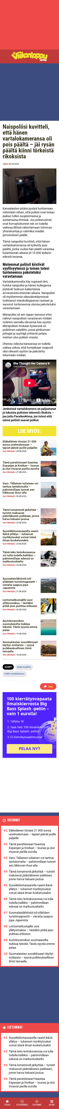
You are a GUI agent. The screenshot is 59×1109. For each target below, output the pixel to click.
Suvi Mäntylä (9, 451)
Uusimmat (13, 820)
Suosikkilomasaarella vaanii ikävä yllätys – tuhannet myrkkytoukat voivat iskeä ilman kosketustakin (20, 535)
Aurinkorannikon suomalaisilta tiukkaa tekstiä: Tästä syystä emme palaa (20, 625)
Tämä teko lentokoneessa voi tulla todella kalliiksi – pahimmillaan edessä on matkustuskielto (19, 557)
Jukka (5, 164)
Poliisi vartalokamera (14, 673)
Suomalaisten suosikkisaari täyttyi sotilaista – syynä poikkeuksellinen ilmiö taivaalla (20, 646)
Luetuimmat (15, 1027)
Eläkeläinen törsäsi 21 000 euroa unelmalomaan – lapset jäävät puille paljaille (20, 444)
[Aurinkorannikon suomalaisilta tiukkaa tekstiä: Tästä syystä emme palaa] (48, 627)
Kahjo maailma (24, 667)
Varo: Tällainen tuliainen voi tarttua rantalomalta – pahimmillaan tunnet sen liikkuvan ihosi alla (20, 488)
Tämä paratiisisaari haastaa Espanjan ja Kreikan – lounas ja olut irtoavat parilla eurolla (21, 465)
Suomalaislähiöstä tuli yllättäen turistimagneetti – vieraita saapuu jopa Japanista (20, 583)
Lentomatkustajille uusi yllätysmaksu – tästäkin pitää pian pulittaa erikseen (20, 603)
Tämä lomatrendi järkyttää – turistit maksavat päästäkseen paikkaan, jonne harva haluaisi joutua (21, 514)
